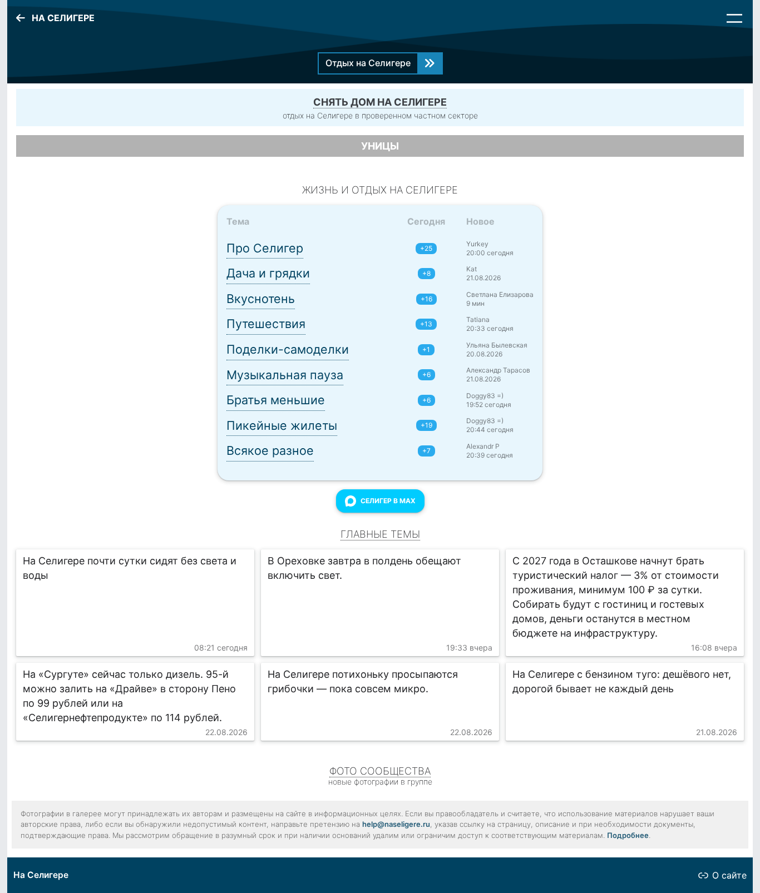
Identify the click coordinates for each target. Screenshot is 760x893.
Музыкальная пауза (284, 375)
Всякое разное (270, 450)
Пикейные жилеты (281, 425)
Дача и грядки (268, 273)
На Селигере (40, 875)
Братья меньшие (275, 400)
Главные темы (380, 534)
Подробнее (628, 835)
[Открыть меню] (734, 18)
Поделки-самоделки (287, 349)
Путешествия (265, 323)
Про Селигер (264, 248)
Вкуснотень (260, 298)
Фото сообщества (380, 771)
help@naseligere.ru (396, 824)
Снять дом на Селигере (380, 102)
